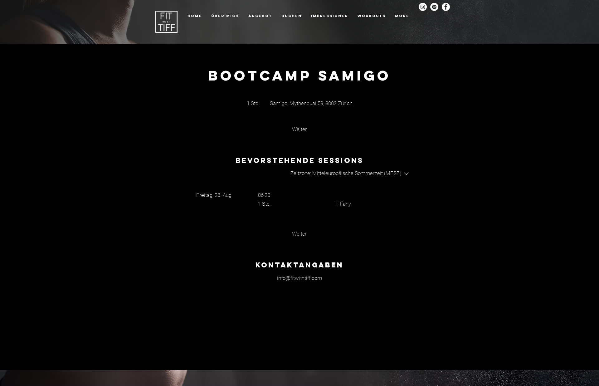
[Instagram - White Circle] (423, 7)
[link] (299, 129)
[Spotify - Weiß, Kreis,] (434, 7)
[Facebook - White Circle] (446, 7)
